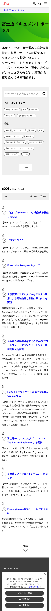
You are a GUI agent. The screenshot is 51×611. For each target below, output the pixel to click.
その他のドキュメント (26, 116)
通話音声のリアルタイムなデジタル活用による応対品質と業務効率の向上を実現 (27, 298)
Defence (29, 136)
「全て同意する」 (33, 587)
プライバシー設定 (24, 593)
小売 (40, 130)
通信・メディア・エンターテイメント (19, 148)
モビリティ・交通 (20, 130)
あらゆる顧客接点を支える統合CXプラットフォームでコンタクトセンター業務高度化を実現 (27, 345)
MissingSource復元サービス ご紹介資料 (27, 511)
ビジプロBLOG (15, 240)
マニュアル (9, 116)
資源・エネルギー (12, 154)
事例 (24, 110)
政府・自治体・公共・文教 (15, 142)
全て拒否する (24, 599)
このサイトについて (10, 568)
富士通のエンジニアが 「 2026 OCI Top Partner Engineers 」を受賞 (26, 440)
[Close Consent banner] (45, 574)
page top (44, 566)
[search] (39, 3)
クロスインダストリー (13, 136)
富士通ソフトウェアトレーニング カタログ (27, 475)
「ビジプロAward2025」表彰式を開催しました (28, 214)
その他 (25, 154)
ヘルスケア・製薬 (35, 142)
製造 (7, 130)
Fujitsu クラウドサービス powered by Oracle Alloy (27, 394)
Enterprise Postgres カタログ (23, 265)
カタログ (34, 110)
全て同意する (24, 605)
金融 (32, 130)
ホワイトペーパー (12, 110)
